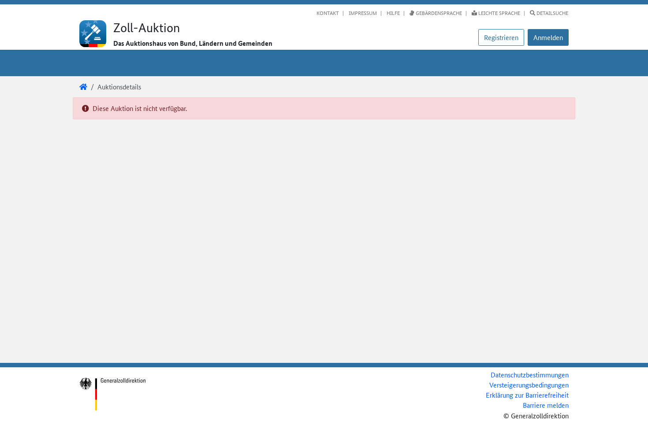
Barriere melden (546, 405)
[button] (548, 37)
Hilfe (392, 13)
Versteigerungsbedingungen (529, 384)
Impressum (362, 13)
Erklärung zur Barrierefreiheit (527, 394)
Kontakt (328, 13)
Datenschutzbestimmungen (530, 374)
